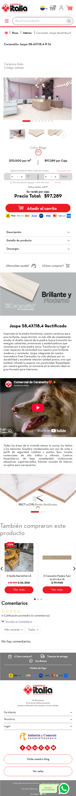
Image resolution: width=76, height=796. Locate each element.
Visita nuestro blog (38, 759)
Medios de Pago (38, 668)
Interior (27, 33)
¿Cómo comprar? (53, 266)
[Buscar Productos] (69, 21)
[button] (38, 152)
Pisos (15, 33)
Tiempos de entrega (57, 656)
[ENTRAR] (62, 8)
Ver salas (38, 771)
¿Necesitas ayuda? (17, 266)
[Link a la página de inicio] (6, 33)
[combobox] (42, 21)
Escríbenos (41, 661)
